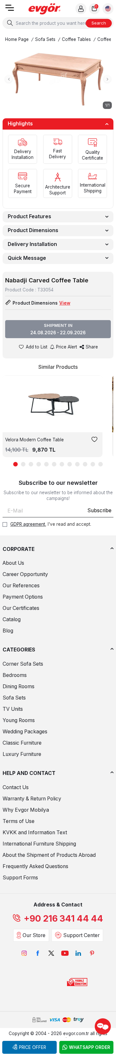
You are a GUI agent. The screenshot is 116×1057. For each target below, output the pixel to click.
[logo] (44, 9)
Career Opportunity (25, 574)
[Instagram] (24, 953)
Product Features (29, 216)
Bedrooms (15, 675)
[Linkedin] (78, 953)
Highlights (20, 124)
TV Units (13, 709)
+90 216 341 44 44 (63, 918)
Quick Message (27, 258)
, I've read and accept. (50, 524)
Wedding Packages (25, 732)
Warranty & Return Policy (32, 799)
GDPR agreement (27, 524)
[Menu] (10, 10)
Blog (8, 631)
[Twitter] (51, 953)
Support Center (81, 935)
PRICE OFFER (32, 1047)
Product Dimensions (33, 230)
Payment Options (23, 597)
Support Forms (20, 878)
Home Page (17, 39)
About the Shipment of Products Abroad (49, 855)
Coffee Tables (76, 39)
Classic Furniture (22, 743)
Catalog (12, 619)
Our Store (34, 935)
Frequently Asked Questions (35, 866)
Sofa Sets (45, 39)
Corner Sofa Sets (23, 664)
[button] (8, 79)
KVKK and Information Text (35, 832)
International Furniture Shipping (39, 844)
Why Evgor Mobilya (26, 810)
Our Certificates (21, 608)
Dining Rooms (18, 686)
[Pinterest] (92, 953)
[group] (58, 79)
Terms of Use (18, 821)
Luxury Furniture (22, 754)
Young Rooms (19, 720)
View (64, 303)
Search (99, 22)
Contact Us (16, 787)
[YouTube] (65, 953)
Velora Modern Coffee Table (34, 439)
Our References (21, 585)
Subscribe (99, 510)
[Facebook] (38, 953)
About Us (13, 563)
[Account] (80, 8)
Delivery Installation (32, 244)
